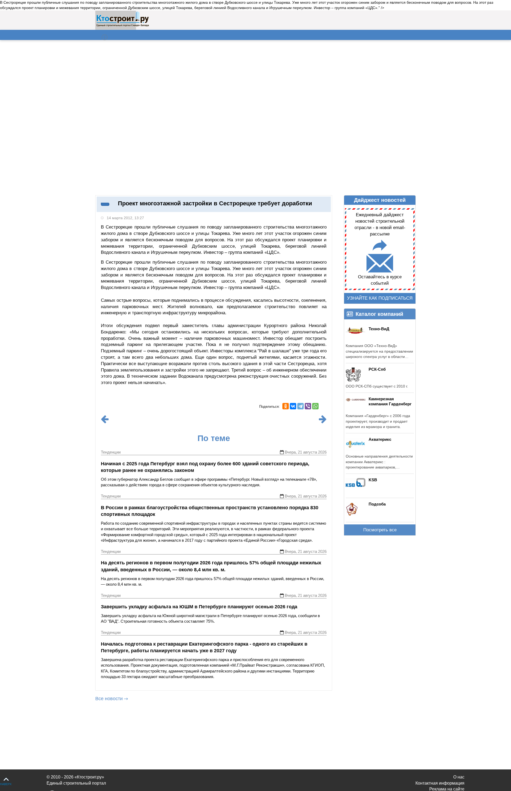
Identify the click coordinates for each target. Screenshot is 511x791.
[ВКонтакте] (293, 406)
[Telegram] (300, 406)
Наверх (5, 784)
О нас (458, 777)
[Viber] (308, 406)
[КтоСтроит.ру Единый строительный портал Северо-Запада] (122, 25)
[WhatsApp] (315, 406)
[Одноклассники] (285, 406)
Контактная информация (439, 783)
